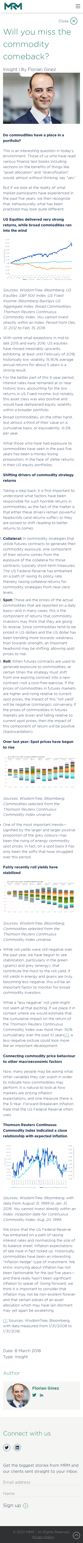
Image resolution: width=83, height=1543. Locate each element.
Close (64, 21)
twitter (34, 1395)
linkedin (41, 1395)
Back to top (76, 1535)
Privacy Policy (43, 1537)
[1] (66, 1035)
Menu (78, 6)
